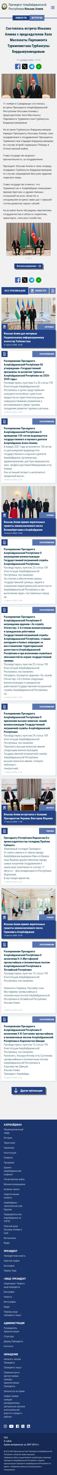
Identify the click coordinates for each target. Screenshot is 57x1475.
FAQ (6, 1437)
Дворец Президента (13, 1341)
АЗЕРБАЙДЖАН (13, 1124)
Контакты (8, 1346)
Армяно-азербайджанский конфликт (12, 1171)
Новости (8, 1297)
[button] (5, 239)
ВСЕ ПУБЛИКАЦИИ (15, 290)
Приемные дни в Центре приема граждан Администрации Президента (12, 1379)
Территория (9, 1143)
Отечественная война (14, 1179)
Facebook (17, 1426)
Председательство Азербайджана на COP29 (13, 1218)
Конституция (10, 1153)
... (28, 980)
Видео (7, 1243)
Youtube (11, 1426)
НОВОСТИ (21, 17)
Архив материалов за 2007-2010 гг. (21, 1444)
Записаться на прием (14, 1391)
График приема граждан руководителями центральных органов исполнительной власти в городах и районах (14, 1406)
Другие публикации (31, 1090)
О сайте (8, 1441)
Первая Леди (10, 1270)
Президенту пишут (13, 1367)
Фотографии (10, 1302)
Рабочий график (12, 1261)
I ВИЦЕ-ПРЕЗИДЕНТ (15, 1278)
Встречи (37, 17)
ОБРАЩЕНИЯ (11, 1354)
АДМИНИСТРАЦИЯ (14, 1323)
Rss (28, 1426)
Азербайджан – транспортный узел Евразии (13, 1206)
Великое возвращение (14, 1184)
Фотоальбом (10, 1238)
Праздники (9, 1162)
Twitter (22, 1426)
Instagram (5, 1426)
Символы (8, 1157)
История (8, 1138)
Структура (9, 1336)
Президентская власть (15, 1256)
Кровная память (12, 1189)
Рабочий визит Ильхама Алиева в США (13, 1229)
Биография (9, 1266)
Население (9, 1148)
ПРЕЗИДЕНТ (10, 1251)
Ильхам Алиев (34, 9)
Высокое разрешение (26, 266)
